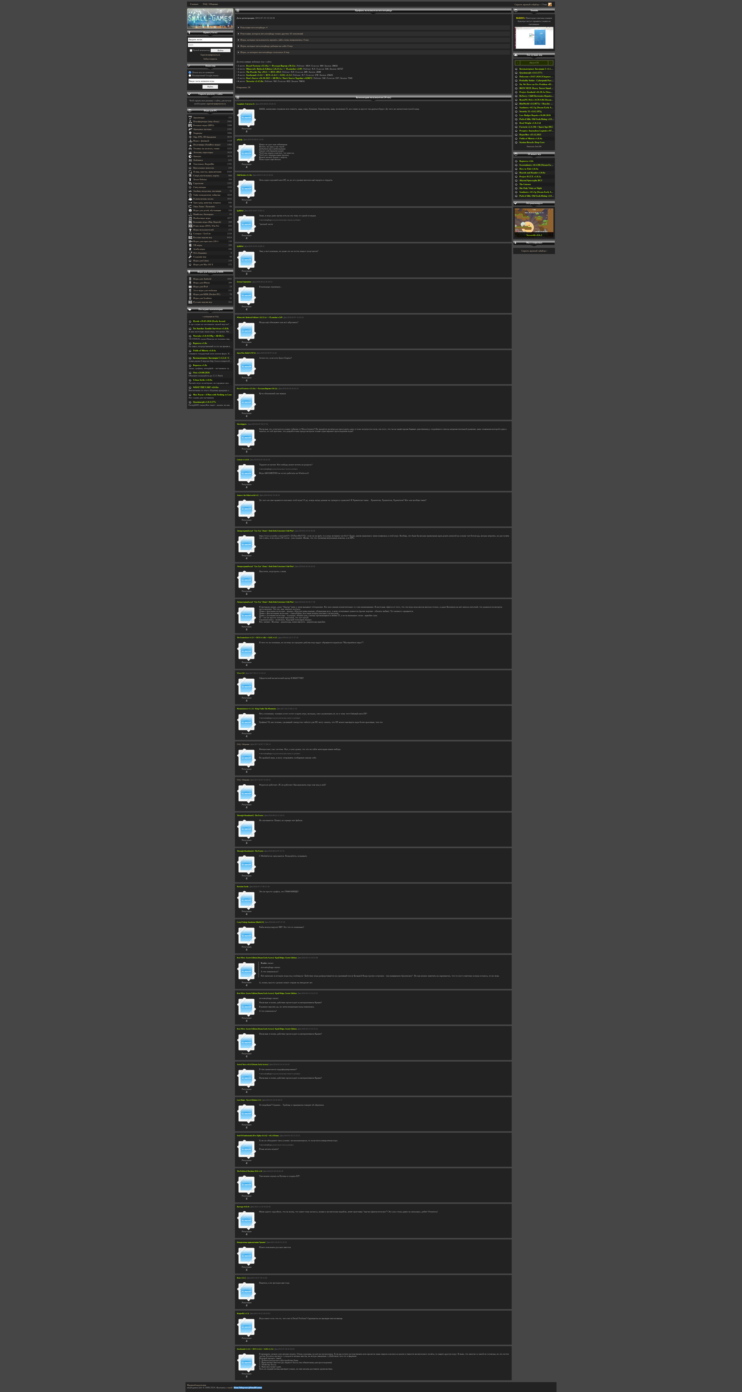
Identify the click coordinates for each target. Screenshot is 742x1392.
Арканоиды (199, 118)
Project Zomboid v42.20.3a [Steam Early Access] (542, 92)
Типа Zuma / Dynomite (204, 207)
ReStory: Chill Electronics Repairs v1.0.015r (540, 96)
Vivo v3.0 (240, 673)
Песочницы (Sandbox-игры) (206, 145)
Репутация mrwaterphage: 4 (253, 27)
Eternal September (244, 282)
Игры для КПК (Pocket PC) (206, 294)
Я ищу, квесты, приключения (207, 172)
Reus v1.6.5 (241, 1278)
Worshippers (242, 424)
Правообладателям (196, 1385)
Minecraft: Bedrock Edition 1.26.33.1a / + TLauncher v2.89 (274, 69)
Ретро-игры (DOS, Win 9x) (206, 226)
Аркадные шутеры (202, 129)
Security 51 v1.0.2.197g (530, 111)
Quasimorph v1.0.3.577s (204, 402)
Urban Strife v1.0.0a (202, 380)
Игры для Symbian (202, 298)
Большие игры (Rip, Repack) (207, 222)
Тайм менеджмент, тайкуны (206, 195)
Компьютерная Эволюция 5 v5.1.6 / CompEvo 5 (216, 358)
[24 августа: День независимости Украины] (210, 18)
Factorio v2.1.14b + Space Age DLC (536, 127)
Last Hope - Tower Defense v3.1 (249, 1100)
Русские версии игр (202, 237)
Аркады (197, 156)
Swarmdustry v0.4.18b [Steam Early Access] (540, 165)
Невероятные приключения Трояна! (251, 1242)
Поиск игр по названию (203, 72)
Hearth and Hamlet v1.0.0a (532, 173)
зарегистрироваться (216, 104)
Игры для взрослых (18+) (205, 241)
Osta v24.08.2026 (201, 373)
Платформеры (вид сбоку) (206, 121)
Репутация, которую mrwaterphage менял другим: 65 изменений (271, 34)
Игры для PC (210, 111)
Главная (194, 4)
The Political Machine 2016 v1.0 (249, 1171)
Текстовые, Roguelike (203, 164)
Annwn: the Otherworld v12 (248, 495)
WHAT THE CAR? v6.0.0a (206, 387)
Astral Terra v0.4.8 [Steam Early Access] (252, 1064)
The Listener (525, 184)
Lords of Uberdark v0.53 (534, 235)
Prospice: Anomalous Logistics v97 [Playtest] (540, 131)
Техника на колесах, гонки (206, 149)
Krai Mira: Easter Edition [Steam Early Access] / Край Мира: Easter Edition (267, 958)
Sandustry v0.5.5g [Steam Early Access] (537, 108)
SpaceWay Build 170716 (246, 353)
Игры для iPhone (201, 283)
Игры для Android (202, 279)
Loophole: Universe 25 (245, 104)
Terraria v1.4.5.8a (254, 81)
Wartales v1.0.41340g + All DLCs (208, 336)
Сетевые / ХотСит (202, 234)
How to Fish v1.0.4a (528, 169)
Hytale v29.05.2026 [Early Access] (209, 321)
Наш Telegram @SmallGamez (248, 1388)
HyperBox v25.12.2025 (530, 135)
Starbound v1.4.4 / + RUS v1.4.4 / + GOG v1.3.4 (269, 75)
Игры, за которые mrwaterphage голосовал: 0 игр (264, 52)
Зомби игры (199, 249)
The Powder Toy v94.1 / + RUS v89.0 (263, 72)
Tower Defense (200, 179)
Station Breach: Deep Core (532, 142)
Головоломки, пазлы (203, 199)
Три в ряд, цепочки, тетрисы (207, 203)
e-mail (229, 1388)
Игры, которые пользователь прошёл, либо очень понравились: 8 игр (274, 40)
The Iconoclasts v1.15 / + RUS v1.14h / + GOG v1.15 (257, 638)
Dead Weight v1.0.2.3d (530, 123)
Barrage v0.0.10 (243, 1207)
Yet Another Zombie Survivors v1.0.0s (211, 329)
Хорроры (197, 133)
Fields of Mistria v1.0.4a (204, 351)
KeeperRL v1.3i (243, 1313)
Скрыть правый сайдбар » (528, 4)
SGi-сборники (200, 253)
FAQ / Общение (210, 4)
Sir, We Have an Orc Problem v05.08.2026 (539, 84)
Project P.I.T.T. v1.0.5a (530, 177)
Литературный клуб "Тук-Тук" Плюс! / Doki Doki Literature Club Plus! (265, 531)
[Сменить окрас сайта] (550, 4)
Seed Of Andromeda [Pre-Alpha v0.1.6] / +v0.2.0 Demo (258, 1136)
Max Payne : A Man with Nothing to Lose (212, 395)
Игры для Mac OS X (203, 265)
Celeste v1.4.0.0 (243, 460)
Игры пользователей (203, 230)
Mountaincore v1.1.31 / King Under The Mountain (256, 709)
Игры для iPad (200, 287)
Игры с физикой (201, 141)
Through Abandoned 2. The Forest (250, 815)
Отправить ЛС (244, 87)
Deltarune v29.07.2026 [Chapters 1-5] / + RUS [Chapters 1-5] (548, 77)
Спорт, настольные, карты (206, 176)
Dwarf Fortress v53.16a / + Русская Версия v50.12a (270, 66)
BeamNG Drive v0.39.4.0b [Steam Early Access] (541, 100)
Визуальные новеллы (203, 168)
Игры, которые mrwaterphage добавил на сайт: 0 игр (266, 46)
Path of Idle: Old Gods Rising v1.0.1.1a (537, 119)
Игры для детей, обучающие (207, 210)
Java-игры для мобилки (205, 290)
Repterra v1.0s (200, 343)
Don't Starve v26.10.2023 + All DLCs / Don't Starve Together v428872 (279, 78)
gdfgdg (239, 140)
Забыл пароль (210, 59)
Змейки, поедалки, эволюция (207, 191)
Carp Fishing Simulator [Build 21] (250, 922)
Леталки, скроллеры (203, 152)
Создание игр (199, 257)
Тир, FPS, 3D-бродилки (204, 137)
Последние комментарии (210, 309)
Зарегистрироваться (210, 55)
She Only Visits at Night (530, 188)
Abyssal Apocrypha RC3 (530, 180)
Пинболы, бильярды (203, 214)
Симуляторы (199, 187)
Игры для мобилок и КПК (210, 272)
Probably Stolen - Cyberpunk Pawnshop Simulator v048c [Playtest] (551, 80)
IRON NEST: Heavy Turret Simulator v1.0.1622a (542, 88)
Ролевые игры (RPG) (203, 125)
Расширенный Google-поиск (205, 75)
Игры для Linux (201, 261)
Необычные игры (202, 218)
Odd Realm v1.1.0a (244, 175)
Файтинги (198, 160)
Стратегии (198, 183)
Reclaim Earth (242, 887)
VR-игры (197, 245)
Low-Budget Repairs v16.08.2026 (535, 115)
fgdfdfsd (240, 211)
